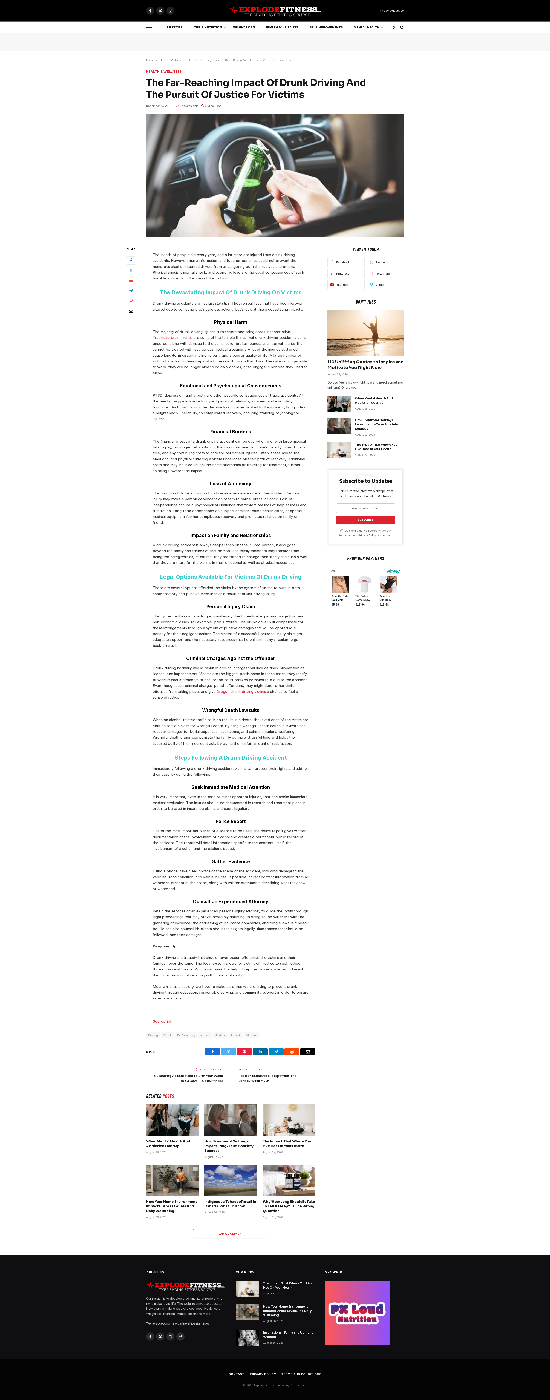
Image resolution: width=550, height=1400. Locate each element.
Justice (220, 1035)
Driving (153, 1035)
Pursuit (236, 1035)
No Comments (189, 105)
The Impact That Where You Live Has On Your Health (287, 1143)
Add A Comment (231, 1233)
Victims (251, 1035)
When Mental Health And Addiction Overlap (168, 1143)
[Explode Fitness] (275, 10)
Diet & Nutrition (208, 27)
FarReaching (186, 1035)
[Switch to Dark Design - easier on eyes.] (394, 27)
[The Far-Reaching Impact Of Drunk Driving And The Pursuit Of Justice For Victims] (275, 175)
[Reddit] (131, 281)
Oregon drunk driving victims (241, 691)
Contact (236, 1374)
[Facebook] (131, 260)
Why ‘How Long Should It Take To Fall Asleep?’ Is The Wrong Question (289, 1206)
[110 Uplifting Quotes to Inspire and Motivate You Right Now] (365, 333)
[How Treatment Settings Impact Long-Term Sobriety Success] (230, 1120)
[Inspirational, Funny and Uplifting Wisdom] (247, 1338)
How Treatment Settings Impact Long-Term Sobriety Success (229, 1146)
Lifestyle (175, 27)
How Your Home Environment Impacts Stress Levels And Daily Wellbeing (171, 1206)
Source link (162, 1021)
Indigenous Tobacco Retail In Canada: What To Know (230, 1204)
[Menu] (149, 27)
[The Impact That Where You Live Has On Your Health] (289, 1120)
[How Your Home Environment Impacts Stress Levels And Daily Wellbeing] (172, 1180)
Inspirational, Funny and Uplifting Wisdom (288, 1335)
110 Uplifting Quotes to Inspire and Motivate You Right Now (365, 364)
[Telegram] (131, 291)
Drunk (167, 1035)
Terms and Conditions (301, 1374)
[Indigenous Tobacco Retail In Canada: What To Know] (230, 1180)
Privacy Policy (367, 535)
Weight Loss (244, 27)
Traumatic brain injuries (172, 337)
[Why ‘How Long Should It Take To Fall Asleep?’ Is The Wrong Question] (289, 1180)
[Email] (131, 311)
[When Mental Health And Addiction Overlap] (172, 1120)
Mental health (366, 27)
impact (205, 1035)
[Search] (401, 27)
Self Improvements (326, 27)
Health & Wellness (282, 27)
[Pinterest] (131, 301)
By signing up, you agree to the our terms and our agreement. (365, 533)
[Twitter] (131, 271)
